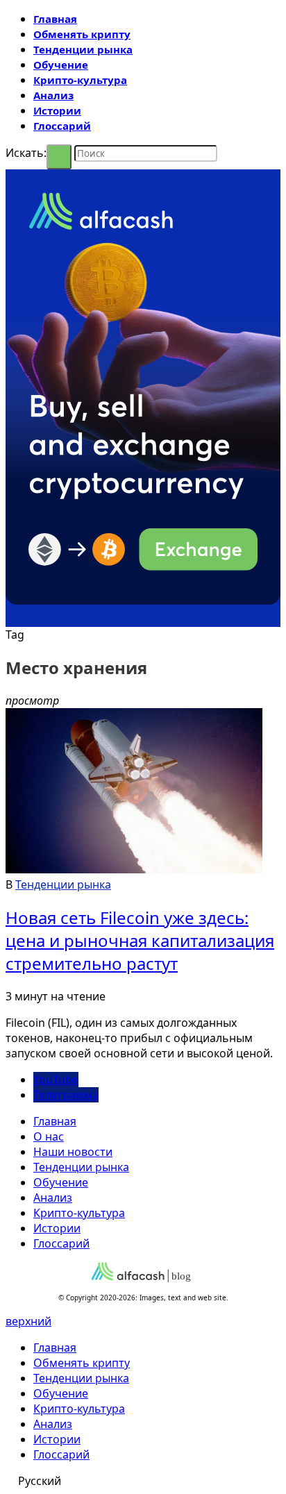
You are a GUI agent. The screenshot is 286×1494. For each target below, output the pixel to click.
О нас (48, 1136)
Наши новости (72, 1151)
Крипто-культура (80, 80)
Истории (57, 110)
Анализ (53, 95)
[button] (143, 1480)
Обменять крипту (82, 34)
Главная (55, 19)
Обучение (60, 65)
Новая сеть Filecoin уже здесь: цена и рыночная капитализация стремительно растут (140, 940)
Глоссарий (62, 126)
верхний (28, 1321)
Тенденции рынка (83, 49)
